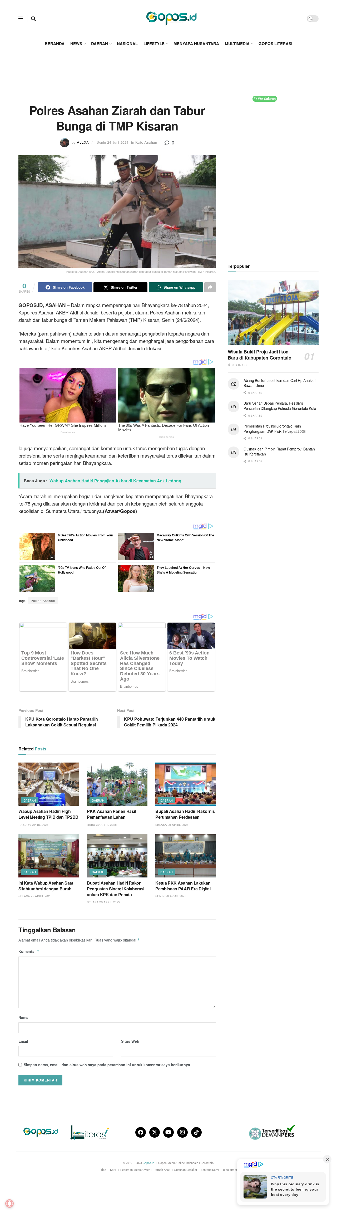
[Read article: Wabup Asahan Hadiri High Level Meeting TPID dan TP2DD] (48, 784)
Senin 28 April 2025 (170, 896)
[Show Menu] (20, 18)
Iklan (103, 1170)
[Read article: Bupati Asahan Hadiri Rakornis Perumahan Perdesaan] (185, 784)
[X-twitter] (154, 1132)
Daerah (29, 800)
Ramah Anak (162, 1170)
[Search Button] (33, 18)
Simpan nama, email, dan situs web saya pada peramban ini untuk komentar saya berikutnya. (107, 1064)
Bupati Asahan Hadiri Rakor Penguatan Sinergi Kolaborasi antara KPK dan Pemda (115, 889)
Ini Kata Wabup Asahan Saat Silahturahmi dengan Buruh (45, 886)
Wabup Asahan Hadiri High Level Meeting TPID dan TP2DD (48, 814)
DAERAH (99, 43)
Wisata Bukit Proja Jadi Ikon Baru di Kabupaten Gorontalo (259, 354)
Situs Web (130, 1041)
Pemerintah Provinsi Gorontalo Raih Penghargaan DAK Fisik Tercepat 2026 (275, 428)
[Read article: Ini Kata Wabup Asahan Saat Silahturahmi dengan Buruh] (48, 855)
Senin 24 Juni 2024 (112, 142)
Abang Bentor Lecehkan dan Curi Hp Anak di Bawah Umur (279, 383)
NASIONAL (127, 43)
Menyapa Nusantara (196, 43)
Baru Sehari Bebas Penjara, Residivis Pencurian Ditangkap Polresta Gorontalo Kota (280, 405)
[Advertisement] (168, 70)
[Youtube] (168, 1132)
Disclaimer (230, 1170)
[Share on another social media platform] (210, 287)
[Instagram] (182, 1132)
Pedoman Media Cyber (135, 1170)
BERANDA (55, 43)
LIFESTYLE (154, 43)
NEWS (76, 43)
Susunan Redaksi (185, 1170)
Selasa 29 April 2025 (172, 824)
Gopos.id (148, 1163)
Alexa (83, 142)
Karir (113, 1170)
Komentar (28, 951)
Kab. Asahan (146, 142)
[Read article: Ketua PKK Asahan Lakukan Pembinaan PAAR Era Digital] (185, 855)
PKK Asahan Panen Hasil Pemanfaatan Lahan (111, 814)
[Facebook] (140, 1132)
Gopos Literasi (275, 43)
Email (23, 1041)
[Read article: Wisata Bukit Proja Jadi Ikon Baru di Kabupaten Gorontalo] (273, 312)
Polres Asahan (43, 600)
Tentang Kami (210, 1170)
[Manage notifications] (9, 1203)
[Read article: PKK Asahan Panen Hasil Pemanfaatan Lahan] (117, 784)
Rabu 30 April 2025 (33, 824)
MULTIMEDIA (237, 43)
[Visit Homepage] (171, 18)
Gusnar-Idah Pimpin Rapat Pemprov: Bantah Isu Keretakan (279, 451)
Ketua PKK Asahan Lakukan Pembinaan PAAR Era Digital (183, 886)
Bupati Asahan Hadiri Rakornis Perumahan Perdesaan (185, 814)
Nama (23, 1017)
